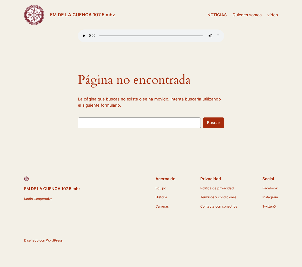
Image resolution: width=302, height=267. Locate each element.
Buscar (213, 122)
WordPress (54, 240)
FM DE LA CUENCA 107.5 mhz (82, 14)
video (272, 15)
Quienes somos (247, 15)
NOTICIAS (217, 15)
